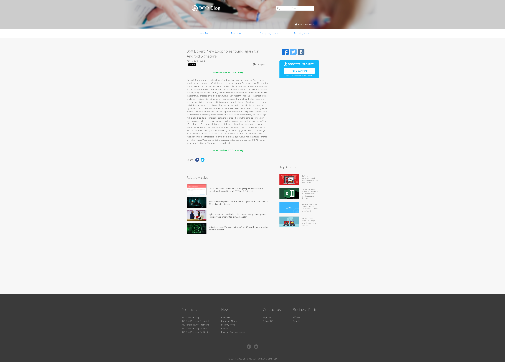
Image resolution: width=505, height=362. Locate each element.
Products (236, 33)
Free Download (299, 70)
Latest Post (203, 33)
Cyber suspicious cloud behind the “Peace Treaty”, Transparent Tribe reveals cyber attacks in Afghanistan (237, 215)
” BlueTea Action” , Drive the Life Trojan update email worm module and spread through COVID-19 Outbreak (236, 189)
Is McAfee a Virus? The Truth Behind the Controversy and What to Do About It (309, 207)
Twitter (293, 52)
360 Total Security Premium (195, 324)
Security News (302, 33)
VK (301, 52)
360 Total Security (190, 317)
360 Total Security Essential (195, 321)
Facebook (285, 52)
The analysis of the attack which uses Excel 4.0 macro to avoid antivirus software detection (310, 193)
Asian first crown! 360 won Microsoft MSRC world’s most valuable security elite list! (238, 228)
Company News (269, 33)
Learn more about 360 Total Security (227, 72)
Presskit (225, 328)
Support (267, 317)
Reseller (297, 321)
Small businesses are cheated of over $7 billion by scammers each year (309, 221)
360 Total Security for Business (196, 332)
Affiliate (296, 317)
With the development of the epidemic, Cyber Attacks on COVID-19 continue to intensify (238, 202)
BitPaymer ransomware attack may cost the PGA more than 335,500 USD (310, 179)
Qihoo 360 (268, 321)
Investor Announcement (233, 332)
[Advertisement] (299, 123)
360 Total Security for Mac (194, 328)
